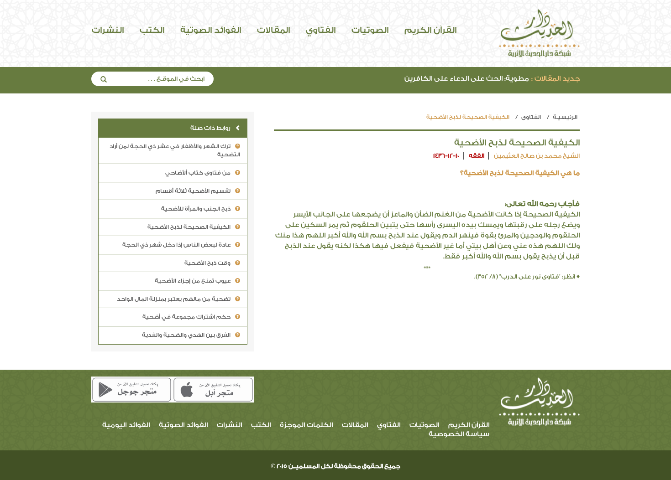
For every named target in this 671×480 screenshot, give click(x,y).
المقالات (273, 30)
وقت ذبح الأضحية (207, 263)
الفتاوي (321, 30)
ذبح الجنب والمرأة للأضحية (196, 209)
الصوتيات (369, 30)
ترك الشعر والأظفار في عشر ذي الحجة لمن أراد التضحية (175, 150)
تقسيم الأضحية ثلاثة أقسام (193, 191)
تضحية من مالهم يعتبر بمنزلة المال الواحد (174, 299)
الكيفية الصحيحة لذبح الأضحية (189, 227)
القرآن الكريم (430, 30)
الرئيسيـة (565, 117)
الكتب (152, 30)
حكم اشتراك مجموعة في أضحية (186, 317)
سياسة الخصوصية (459, 434)
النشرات (108, 30)
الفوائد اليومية (126, 425)
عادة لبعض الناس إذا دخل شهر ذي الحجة (176, 245)
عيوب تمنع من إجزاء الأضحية (193, 281)
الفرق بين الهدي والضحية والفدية (186, 335)
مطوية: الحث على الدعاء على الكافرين (492, 79)
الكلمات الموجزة (306, 425)
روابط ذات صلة (210, 127)
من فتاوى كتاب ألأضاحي (198, 173)
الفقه (476, 155)
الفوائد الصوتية (210, 30)
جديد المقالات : (555, 79)
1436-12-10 (446, 155)
